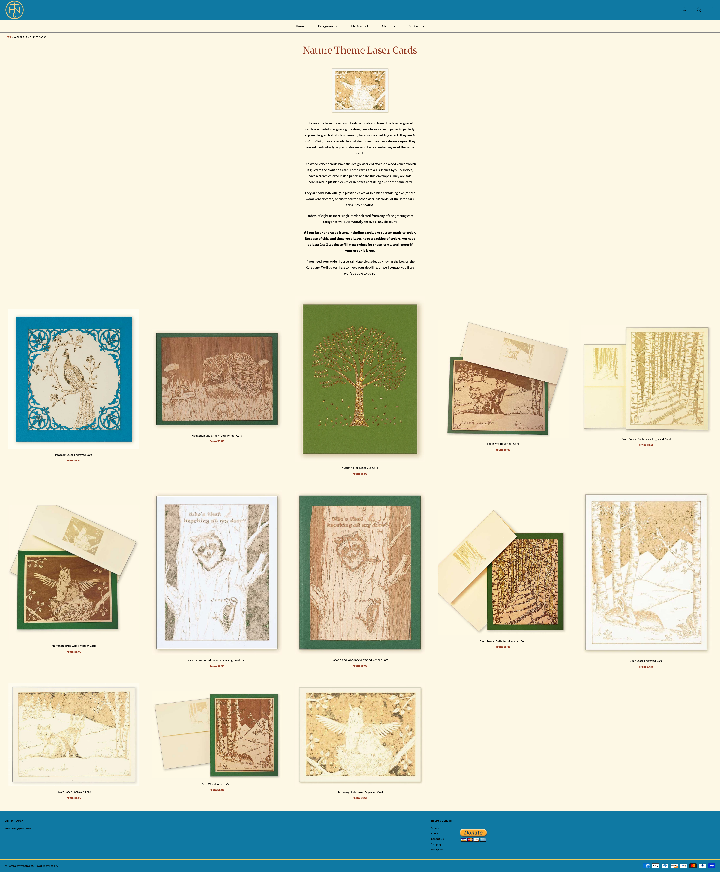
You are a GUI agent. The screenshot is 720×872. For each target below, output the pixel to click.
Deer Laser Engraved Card (646, 661)
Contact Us (416, 26)
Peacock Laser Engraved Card (74, 455)
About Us (388, 26)
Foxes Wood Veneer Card (503, 444)
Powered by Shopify (46, 866)
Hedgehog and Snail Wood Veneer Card (217, 435)
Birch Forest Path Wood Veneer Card (503, 641)
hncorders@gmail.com (18, 828)
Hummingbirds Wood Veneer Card (74, 645)
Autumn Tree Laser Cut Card (360, 468)
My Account (359, 26)
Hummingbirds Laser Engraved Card (360, 792)
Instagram (437, 849)
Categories (326, 26)
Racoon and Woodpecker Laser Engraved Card (217, 660)
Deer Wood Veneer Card (217, 784)
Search (435, 828)
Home (300, 26)
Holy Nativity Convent (20, 866)
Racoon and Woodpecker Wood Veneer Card (360, 660)
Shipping (436, 844)
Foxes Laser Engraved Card (74, 792)
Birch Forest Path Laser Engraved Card (646, 439)
